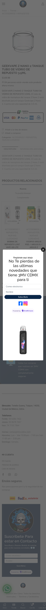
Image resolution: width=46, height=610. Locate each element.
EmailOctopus (28, 311)
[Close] (43, 249)
